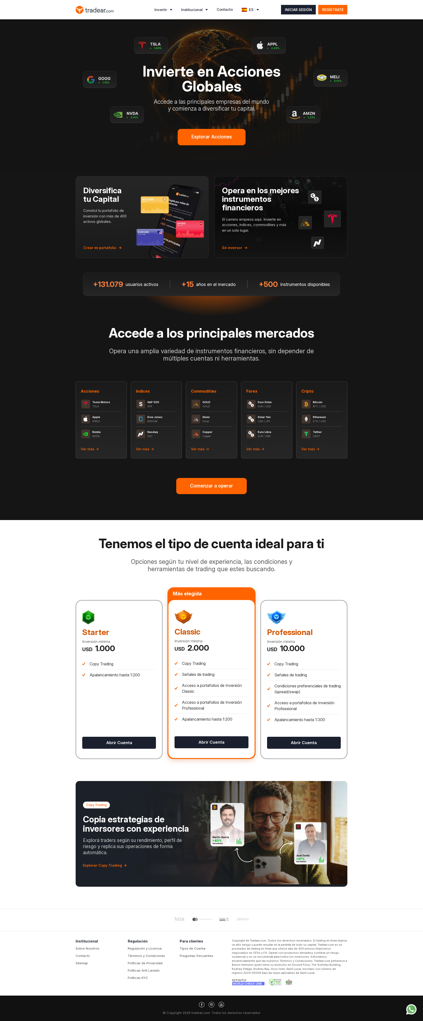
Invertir (160, 9)
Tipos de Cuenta (192, 948)
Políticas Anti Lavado (144, 970)
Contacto (225, 9)
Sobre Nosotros (87, 948)
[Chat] (411, 1009)
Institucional (192, 9)
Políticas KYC (138, 978)
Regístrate (332, 10)
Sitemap (82, 963)
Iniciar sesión (298, 10)
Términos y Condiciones (146, 956)
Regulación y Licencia (145, 948)
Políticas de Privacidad (145, 963)
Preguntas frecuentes (196, 956)
